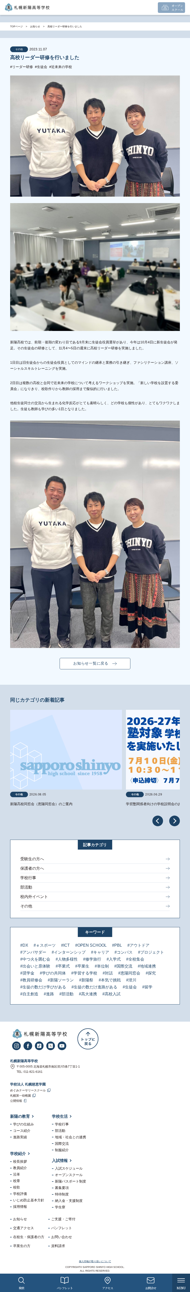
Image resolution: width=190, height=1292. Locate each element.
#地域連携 (147, 966)
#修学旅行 (92, 959)
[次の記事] (174, 821)
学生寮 (60, 1207)
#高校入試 (111, 994)
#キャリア (100, 952)
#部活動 (66, 994)
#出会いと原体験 (35, 966)
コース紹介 (21, 1131)
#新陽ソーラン (61, 980)
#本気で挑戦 (110, 980)
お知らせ (35, 26)
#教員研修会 (31, 980)
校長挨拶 (20, 1161)
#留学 (147, 987)
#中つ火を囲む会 (35, 959)
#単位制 (102, 966)
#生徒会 (41, 67)
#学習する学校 (84, 973)
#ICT (65, 945)
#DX (24, 945)
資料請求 (58, 1246)
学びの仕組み (23, 1124)
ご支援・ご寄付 (63, 1219)
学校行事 (28, 878)
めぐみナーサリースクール (28, 1090)
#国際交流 (123, 966)
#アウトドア (138, 945)
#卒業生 (82, 966)
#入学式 (114, 959)
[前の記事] (157, 821)
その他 (26, 906)
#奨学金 (27, 973)
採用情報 (20, 1207)
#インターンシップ (69, 952)
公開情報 (16, 1101)
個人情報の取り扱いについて (95, 1261)
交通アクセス (23, 1228)
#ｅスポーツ (45, 945)
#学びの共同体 (53, 973)
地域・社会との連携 (70, 1137)
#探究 (151, 973)
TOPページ (16, 26)
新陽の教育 (20, 1116)
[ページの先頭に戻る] (87, 1038)
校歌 (16, 1187)
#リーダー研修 (21, 67)
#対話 (108, 973)
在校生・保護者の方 (28, 1237)
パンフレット (61, 1228)
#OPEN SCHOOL (91, 945)
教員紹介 (20, 1168)
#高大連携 (88, 994)
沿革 (16, 1174)
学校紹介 (18, 1153)
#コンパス (124, 952)
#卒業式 (63, 966)
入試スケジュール (69, 1168)
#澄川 (131, 980)
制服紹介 (62, 1150)
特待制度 (62, 1194)
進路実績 (20, 1137)
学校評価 (20, 1194)
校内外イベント (34, 897)
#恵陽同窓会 (129, 973)
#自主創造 (29, 994)
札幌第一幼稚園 (20, 1095)
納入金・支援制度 (69, 1201)
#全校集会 (135, 959)
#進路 (49, 994)
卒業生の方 (21, 1246)
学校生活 (60, 1116)
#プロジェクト (151, 952)
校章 (16, 1181)
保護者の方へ (32, 868)
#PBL (117, 945)
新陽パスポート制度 (70, 1181)
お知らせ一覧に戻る (90, 663)
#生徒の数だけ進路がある (94, 987)
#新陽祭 (86, 980)
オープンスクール (69, 1175)
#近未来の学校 (60, 67)
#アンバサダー (33, 952)
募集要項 (62, 1188)
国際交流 (62, 1144)
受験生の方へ (32, 859)
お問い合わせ (61, 1237)
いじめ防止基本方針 (28, 1200)
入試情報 (60, 1160)
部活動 (26, 887)
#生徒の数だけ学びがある (43, 987)
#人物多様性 (67, 959)
